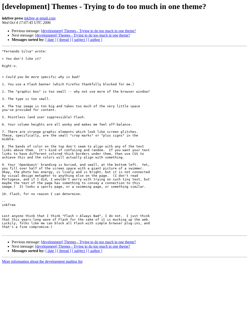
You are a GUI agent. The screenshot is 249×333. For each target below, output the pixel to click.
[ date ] (50, 40)
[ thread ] (64, 40)
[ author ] (95, 40)
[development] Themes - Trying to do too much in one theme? (88, 31)
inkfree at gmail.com (39, 18)
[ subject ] (79, 40)
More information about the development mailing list (42, 261)
